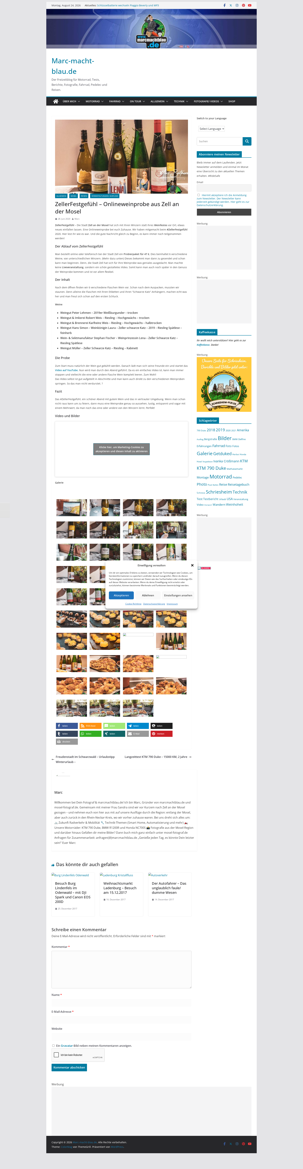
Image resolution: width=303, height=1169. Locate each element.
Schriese (201, 492)
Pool (210, 484)
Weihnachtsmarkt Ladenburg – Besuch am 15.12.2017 (119, 888)
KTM (244, 460)
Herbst (235, 454)
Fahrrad (114, 101)
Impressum (172, 603)
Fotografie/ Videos (206, 101)
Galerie (205, 453)
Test (200, 499)
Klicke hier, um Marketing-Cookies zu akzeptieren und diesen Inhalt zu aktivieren (122, 449)
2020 (228, 430)
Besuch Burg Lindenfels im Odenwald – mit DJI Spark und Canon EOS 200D (72, 892)
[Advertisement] (224, 248)
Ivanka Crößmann (226, 461)
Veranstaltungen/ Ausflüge (105, 196)
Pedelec (237, 477)
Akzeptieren (121, 595)
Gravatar (67, 1046)
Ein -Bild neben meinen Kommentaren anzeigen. (94, 1046)
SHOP (231, 101)
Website (57, 1029)
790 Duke (201, 430)
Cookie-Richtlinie (133, 603)
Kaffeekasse (203, 344)
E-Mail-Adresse (63, 1012)
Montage (203, 477)
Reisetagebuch (238, 484)
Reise (223, 484)
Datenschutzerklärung (154, 603)
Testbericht (210, 499)
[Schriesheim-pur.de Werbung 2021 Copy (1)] (224, 359)
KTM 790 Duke (211, 468)
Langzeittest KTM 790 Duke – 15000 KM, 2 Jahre (156, 757)
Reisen (84, 196)
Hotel (199, 461)
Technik (179, 101)
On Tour (135, 101)
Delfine (242, 439)
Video (200, 504)
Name (57, 995)
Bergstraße (210, 439)
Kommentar (61, 947)
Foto (229, 446)
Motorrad (93, 101)
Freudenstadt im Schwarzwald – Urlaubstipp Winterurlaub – (85, 759)
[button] (192, 565)
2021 (233, 430)
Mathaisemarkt (235, 468)
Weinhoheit (234, 504)
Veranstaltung (240, 499)
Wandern (219, 504)
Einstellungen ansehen (178, 595)
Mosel (73, 196)
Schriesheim (219, 492)
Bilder (225, 438)
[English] (235, 124)
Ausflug (200, 439)
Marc (77, 218)
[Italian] (246, 124)
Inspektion (208, 461)
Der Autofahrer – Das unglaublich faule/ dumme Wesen (169, 888)
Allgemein (157, 101)
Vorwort (208, 505)
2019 (220, 430)
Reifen (215, 485)
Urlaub (222, 499)
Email (200, 182)
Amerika (243, 430)
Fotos (235, 446)
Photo (202, 484)
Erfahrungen (204, 446)
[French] (239, 124)
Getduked (222, 453)
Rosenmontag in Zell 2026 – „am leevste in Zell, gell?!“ (128, 5)
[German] (242, 124)
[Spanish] (249, 124)
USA (230, 499)
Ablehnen (148, 595)
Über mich (69, 101)
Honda (243, 454)
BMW (235, 439)
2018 (211, 429)
